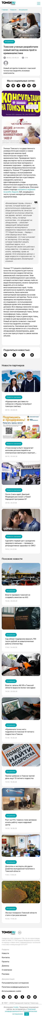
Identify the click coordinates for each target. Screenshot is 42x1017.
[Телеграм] (18, 85)
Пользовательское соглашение (15, 983)
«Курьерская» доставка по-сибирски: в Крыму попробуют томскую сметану (18, 403)
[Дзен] (29, 85)
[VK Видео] (13, 85)
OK (27, 1014)
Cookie (15, 1007)
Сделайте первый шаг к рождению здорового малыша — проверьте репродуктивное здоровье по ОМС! (20, 543)
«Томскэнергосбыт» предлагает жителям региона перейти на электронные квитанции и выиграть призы (20, 450)
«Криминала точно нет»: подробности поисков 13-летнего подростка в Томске (19, 731)
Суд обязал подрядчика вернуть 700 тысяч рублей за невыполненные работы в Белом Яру (20, 641)
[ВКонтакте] (8, 85)
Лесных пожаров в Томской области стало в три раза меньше (21, 914)
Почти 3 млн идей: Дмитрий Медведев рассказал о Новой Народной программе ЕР (18, 496)
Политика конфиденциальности (15, 987)
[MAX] (34, 85)
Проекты (5, 961)
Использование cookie (11, 991)
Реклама (5, 974)
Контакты (6, 957)
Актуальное (23, 10)
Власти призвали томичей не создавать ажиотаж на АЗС (17, 596)
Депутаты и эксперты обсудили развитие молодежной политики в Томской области (20, 868)
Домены (5, 966)
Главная (5, 10)
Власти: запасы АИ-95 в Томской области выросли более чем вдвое (20, 686)
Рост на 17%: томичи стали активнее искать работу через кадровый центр (21, 822)
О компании (7, 970)
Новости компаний (14, 397)
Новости (13, 10)
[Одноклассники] (23, 85)
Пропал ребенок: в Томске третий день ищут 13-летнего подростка (20, 777)
